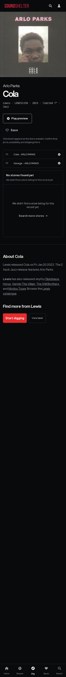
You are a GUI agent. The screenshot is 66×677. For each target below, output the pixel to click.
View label (37, 318)
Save (14, 130)
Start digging (15, 318)
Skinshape (52, 279)
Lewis (6, 103)
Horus (7, 283)
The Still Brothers (47, 283)
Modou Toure (17, 288)
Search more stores (31, 216)
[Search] (50, 6)
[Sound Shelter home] (16, 5)
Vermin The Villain (23, 283)
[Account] (59, 6)
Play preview (19, 118)
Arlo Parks (11, 86)
